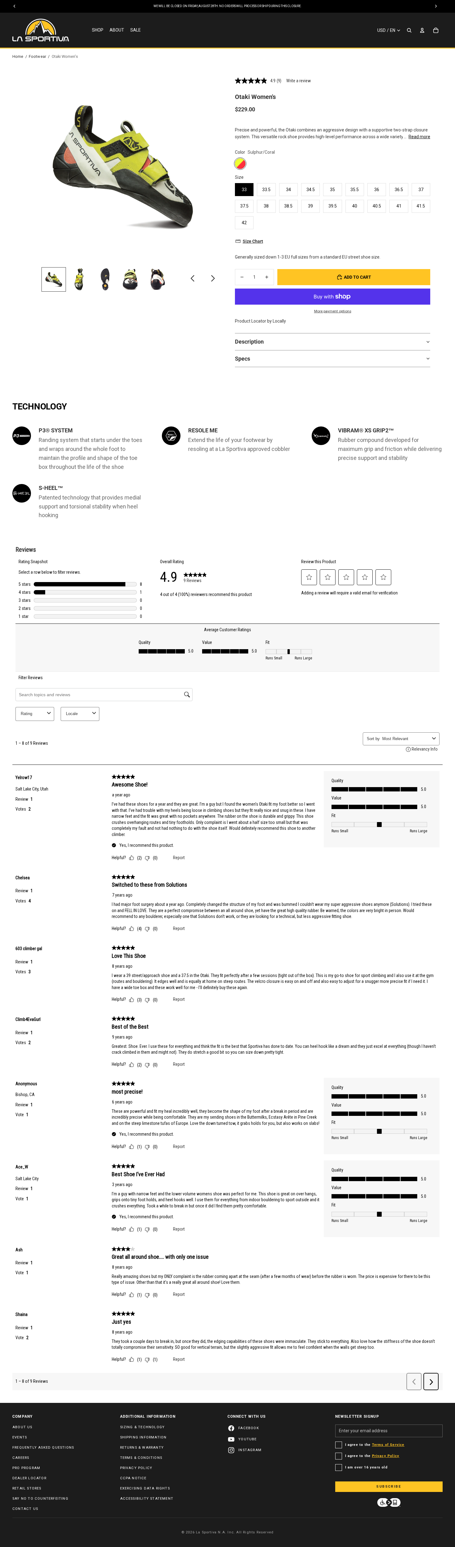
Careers (20, 1458)
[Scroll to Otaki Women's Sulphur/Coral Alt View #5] (156, 279)
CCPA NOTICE (133, 1478)
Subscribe (388, 1487)
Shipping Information (143, 1437)
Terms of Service (388, 1445)
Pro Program (26, 1468)
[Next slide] (212, 279)
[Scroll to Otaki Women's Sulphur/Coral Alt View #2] (79, 279)
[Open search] (409, 30)
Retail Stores (26, 1488)
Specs (242, 358)
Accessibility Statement (147, 1499)
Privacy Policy (136, 1468)
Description (249, 341)
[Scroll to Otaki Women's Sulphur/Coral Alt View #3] (105, 279)
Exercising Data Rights (145, 1488)
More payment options (332, 311)
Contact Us (25, 1509)
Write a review (298, 80)
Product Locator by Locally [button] (260, 321)
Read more (419, 136)
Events (19, 1437)
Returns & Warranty (142, 1448)
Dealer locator (29, 1478)
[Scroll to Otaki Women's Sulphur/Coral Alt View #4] (130, 279)
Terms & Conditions (141, 1458)
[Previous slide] (192, 279)
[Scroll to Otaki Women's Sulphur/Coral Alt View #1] (53, 279)
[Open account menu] (422, 30)
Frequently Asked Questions (43, 1448)
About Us (22, 1427)
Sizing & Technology (142, 1427)
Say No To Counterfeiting (40, 1499)
